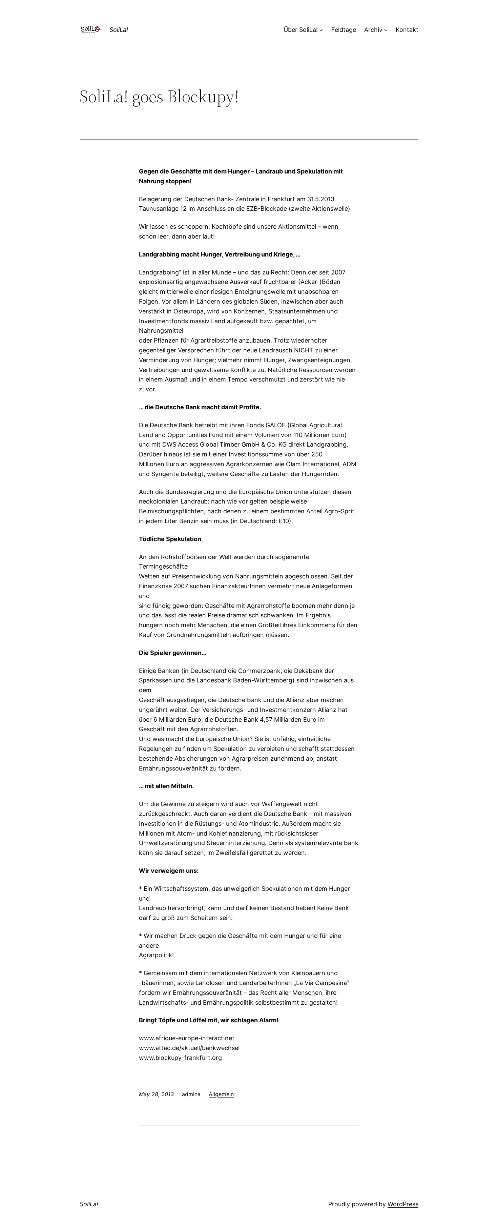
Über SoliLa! (301, 29)
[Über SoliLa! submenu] (321, 30)
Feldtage (343, 29)
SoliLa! (118, 29)
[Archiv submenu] (386, 30)
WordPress (403, 1204)
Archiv (373, 29)
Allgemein (221, 1094)
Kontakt (407, 29)
